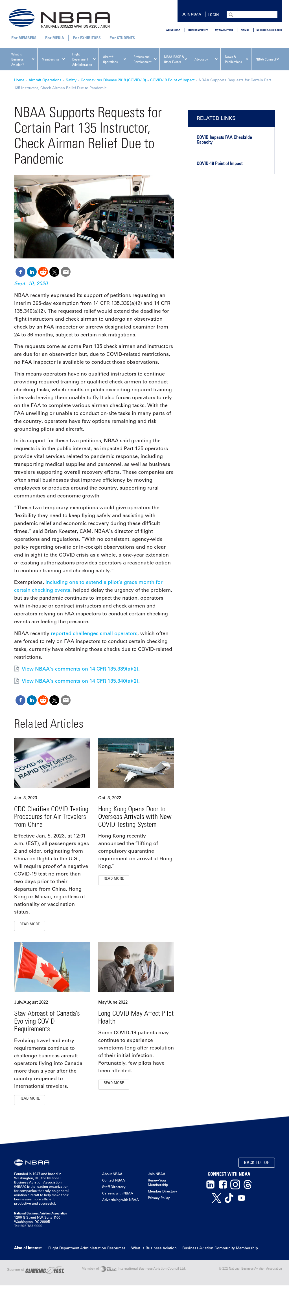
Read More (29, 923)
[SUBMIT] (231, 14)
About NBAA (173, 29)
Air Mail (245, 29)
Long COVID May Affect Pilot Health (136, 1017)
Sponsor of (16, 1269)
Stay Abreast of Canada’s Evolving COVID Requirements (47, 1021)
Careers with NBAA (117, 1193)
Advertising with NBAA (120, 1200)
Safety (71, 79)
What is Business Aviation (154, 1247)
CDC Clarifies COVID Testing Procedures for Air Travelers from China (51, 816)
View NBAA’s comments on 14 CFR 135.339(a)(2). (81, 669)
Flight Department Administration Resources (87, 1247)
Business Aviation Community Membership (220, 1247)
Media (58, 37)
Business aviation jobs (269, 29)
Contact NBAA (113, 1180)
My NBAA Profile (224, 29)
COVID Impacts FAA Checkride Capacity (224, 139)
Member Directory (198, 29)
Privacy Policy (159, 1198)
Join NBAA (191, 14)
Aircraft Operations (45, 79)
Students (126, 37)
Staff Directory (114, 1187)
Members (27, 37)
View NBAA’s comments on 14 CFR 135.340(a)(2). (81, 681)
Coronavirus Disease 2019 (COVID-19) (113, 79)
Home (19, 79)
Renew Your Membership (158, 1182)
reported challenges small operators (94, 633)
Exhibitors (90, 37)
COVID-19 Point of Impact (172, 79)
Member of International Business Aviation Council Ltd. (134, 1268)
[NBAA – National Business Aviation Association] (59, 18)
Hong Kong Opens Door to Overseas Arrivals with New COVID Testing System (135, 816)
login (213, 14)
